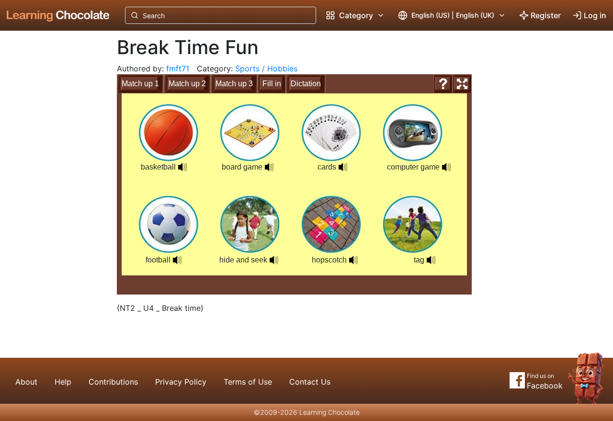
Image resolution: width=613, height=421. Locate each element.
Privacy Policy (180, 382)
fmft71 (177, 68)
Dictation (306, 84)
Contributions (113, 382)
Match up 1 (140, 84)
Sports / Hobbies (266, 68)
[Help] (443, 83)
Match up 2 (187, 84)
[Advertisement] (51, 189)
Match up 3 (234, 84)
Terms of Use (248, 382)
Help (63, 382)
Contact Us (309, 382)
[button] (182, 167)
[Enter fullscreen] (462, 83)
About (26, 382)
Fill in (271, 84)
